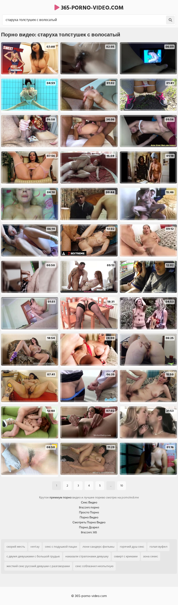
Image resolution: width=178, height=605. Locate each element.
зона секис (150, 556)
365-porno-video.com (91, 7)
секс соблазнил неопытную (94, 566)
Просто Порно (89, 512)
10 (121, 485)
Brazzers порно (89, 507)
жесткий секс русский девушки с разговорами (38, 566)
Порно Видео (89, 517)
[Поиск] (170, 20)
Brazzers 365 (89, 532)
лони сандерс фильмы (98, 546)
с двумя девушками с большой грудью (33, 556)
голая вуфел (158, 546)
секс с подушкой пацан (61, 546)
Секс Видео (89, 502)
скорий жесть (16, 546)
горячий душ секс (132, 546)
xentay (35, 546)
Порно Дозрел (89, 527)
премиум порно (60, 497)
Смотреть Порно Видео (89, 522)
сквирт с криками (126, 556)
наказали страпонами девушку (87, 556)
